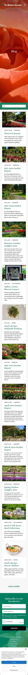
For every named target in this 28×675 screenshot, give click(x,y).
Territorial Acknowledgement (14, 637)
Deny (14, 666)
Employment (14, 639)
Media (14, 641)
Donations (14, 646)
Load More (14, 586)
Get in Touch (14, 644)
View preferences (14, 670)
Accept (14, 662)
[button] (26, 649)
